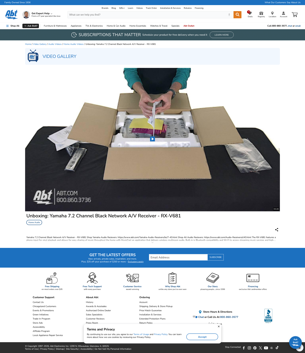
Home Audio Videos (74, 44)
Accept (202, 337)
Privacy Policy (160, 334)
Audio (116, 25)
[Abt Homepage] (11, 14)
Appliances (76, 25)
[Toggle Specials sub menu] (181, 26)
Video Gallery (39, 44)
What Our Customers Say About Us (283, 2)
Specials (175, 25)
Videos (139, 8)
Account (143, 302)
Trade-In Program (41, 318)
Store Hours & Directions (217, 312)
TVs (94, 25)
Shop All (14, 25)
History (89, 302)
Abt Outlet (188, 25)
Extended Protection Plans (152, 318)
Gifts (121, 8)
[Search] (237, 14)
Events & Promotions (43, 310)
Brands (105, 8)
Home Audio (34, 222)
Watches (158, 25)
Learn (130, 8)
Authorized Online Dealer (98, 310)
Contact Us (38, 302)
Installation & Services (170, 8)
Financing (199, 8)
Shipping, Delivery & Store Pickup (156, 306)
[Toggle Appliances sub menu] (83, 26)
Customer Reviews (95, 318)
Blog (114, 8)
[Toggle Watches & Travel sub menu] (169, 26)
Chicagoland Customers (44, 306)
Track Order (151, 8)
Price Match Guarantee (150, 310)
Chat (201, 317)
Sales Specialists (94, 314)
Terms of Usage (141, 334)
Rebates (188, 8)
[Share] (277, 230)
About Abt (92, 297)
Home (137, 25)
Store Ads (38, 322)
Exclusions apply (136, 261)
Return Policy (145, 322)
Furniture (55, 25)
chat (290, 25)
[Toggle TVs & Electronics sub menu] (104, 26)
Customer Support (43, 297)
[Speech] (229, 15)
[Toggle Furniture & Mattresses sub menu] (68, 26)
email (298, 25)
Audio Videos (55, 44)
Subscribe (216, 257)
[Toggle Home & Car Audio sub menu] (127, 26)
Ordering (144, 297)
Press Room (92, 322)
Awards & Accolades (96, 306)
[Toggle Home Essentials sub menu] (147, 26)
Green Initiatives (41, 314)
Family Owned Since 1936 (17, 2)
